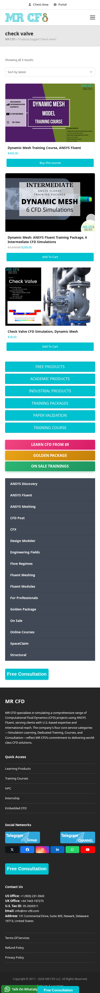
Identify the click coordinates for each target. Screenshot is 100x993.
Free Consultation (27, 674)
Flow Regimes (21, 563)
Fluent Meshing (22, 575)
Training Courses (16, 778)
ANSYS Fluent (21, 495)
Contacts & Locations (50, 986)
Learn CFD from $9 (50, 444)
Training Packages (50, 403)
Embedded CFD (16, 808)
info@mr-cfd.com (27, 911)
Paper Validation (50, 415)
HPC (8, 788)
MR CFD (10, 39)
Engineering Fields (25, 552)
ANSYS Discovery (23, 483)
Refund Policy (14, 948)
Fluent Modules (22, 586)
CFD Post (17, 518)
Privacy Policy (14, 957)
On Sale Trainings (50, 466)
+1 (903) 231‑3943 (32, 896)
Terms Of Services (17, 938)
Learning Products (18, 768)
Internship (12, 798)
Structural (18, 655)
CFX (13, 529)
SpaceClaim (19, 643)
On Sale (16, 620)
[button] (92, 17)
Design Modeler (22, 541)
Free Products (50, 366)
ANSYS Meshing (23, 506)
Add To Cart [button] (50, 257)
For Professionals (24, 598)
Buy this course (50, 163)
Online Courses (22, 632)
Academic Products (50, 378)
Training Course (50, 427)
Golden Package (50, 455)
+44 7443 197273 (32, 901)
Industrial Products (50, 390)
